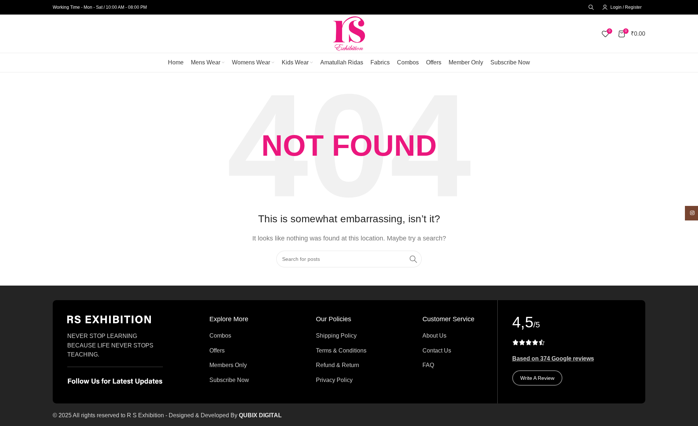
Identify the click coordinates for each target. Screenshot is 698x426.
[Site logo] (349, 33)
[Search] (590, 7)
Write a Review (537, 378)
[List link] (239, 336)
